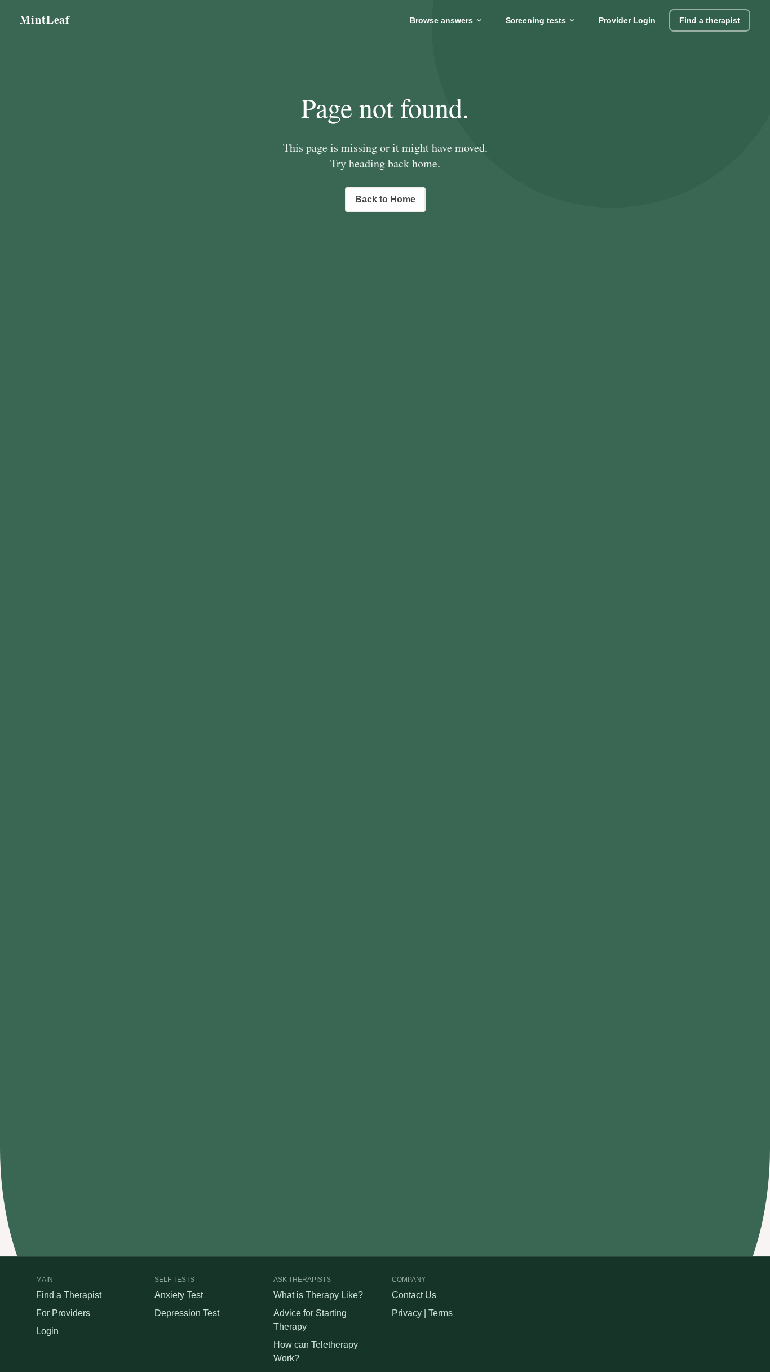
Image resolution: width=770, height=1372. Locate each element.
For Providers (63, 1313)
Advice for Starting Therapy (310, 1319)
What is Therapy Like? (318, 1295)
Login (47, 1331)
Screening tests (536, 20)
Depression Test (186, 1313)
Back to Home (385, 199)
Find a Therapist (68, 1295)
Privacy (407, 1313)
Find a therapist (709, 20)
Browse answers (441, 20)
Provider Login (627, 20)
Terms (440, 1313)
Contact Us (414, 1295)
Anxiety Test (178, 1295)
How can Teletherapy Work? (315, 1351)
